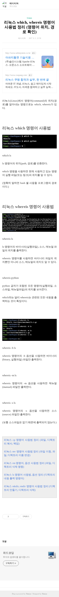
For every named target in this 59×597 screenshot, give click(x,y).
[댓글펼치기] (7, 541)
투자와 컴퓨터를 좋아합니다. (16, 557)
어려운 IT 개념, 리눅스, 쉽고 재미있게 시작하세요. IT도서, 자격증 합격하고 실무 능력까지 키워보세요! (29, 85)
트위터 (36, 530)
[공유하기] (11, 516)
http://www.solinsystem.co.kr (17, 53)
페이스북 (22, 530)
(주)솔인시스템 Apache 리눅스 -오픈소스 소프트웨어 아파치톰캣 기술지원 (20, 63)
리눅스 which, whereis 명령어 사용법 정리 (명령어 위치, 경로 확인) (29, 27)
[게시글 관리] (15, 516)
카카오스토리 (29, 530)
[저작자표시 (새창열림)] (33, 516)
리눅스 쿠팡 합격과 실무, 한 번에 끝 (27, 79)
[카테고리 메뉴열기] (54, 4)
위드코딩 (8, 552)
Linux (29, 18)
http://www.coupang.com (16, 75)
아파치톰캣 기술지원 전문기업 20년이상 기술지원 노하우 (19, 57)
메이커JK (14, 3)
